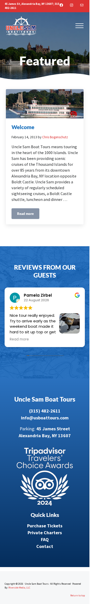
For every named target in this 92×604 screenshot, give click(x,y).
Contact (44, 546)
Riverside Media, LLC (19, 587)
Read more (28, 214)
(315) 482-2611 (45, 411)
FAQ (45, 539)
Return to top (77, 595)
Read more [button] (19, 339)
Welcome (23, 127)
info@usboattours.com (44, 418)
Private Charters (45, 533)
